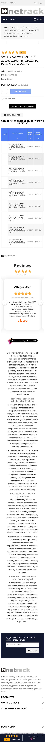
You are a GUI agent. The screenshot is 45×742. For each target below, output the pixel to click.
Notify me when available (22, 106)
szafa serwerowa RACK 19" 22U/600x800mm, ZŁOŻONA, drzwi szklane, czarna (17, 159)
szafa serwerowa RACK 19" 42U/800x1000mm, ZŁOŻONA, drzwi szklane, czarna (17, 230)
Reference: (5, 71)
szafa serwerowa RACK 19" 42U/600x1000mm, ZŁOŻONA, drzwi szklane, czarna (17, 194)
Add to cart (20, 91)
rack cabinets (26, 549)
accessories (21, 552)
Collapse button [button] (43, 736)
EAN (2, 75)
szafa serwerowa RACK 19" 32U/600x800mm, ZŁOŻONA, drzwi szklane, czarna (17, 182)
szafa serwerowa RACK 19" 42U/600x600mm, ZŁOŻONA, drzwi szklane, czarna (17, 206)
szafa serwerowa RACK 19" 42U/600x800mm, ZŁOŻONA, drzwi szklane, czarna (17, 218)
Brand (3, 79)
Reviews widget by (33, 736)
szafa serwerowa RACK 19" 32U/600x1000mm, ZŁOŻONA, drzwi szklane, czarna (17, 171)
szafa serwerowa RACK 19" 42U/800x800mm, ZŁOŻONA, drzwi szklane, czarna (17, 242)
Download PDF (12, 115)
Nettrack (32, 365)
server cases (32, 552)
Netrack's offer (14, 537)
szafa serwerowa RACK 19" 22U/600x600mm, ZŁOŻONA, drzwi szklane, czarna (17, 147)
